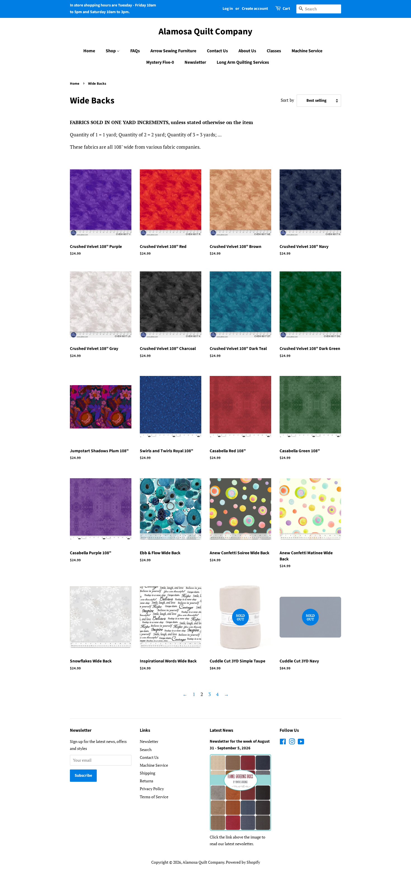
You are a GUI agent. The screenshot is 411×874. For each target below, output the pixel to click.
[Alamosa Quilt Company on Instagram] (292, 742)
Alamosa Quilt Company (205, 31)
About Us (247, 51)
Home (89, 51)
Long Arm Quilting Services (243, 62)
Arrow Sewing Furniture (173, 51)
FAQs (135, 51)
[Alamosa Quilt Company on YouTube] (301, 742)
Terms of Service (154, 796)
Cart (286, 8)
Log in (228, 8)
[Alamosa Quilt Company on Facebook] (283, 742)
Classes (274, 51)
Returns (146, 780)
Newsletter (195, 62)
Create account (255, 8)
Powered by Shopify (243, 862)
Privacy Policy (152, 788)
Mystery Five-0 (160, 62)
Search (146, 749)
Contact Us (217, 51)
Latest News (221, 730)
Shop (111, 51)
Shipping (147, 773)
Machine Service (307, 51)
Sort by (287, 100)
